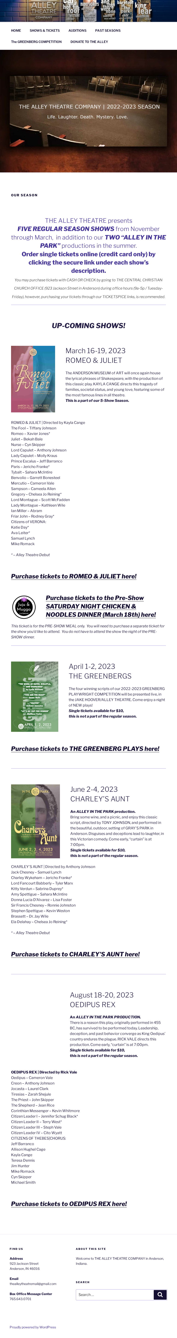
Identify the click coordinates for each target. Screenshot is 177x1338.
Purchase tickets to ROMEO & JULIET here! (73, 576)
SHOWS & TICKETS (45, 30)
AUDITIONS (77, 30)
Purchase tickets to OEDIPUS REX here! (69, 1203)
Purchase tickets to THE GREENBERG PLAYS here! (85, 748)
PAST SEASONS (108, 30)
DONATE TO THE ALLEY (89, 42)
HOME (16, 30)
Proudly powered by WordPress (33, 1327)
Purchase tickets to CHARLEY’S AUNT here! (75, 954)
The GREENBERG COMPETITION (36, 42)
